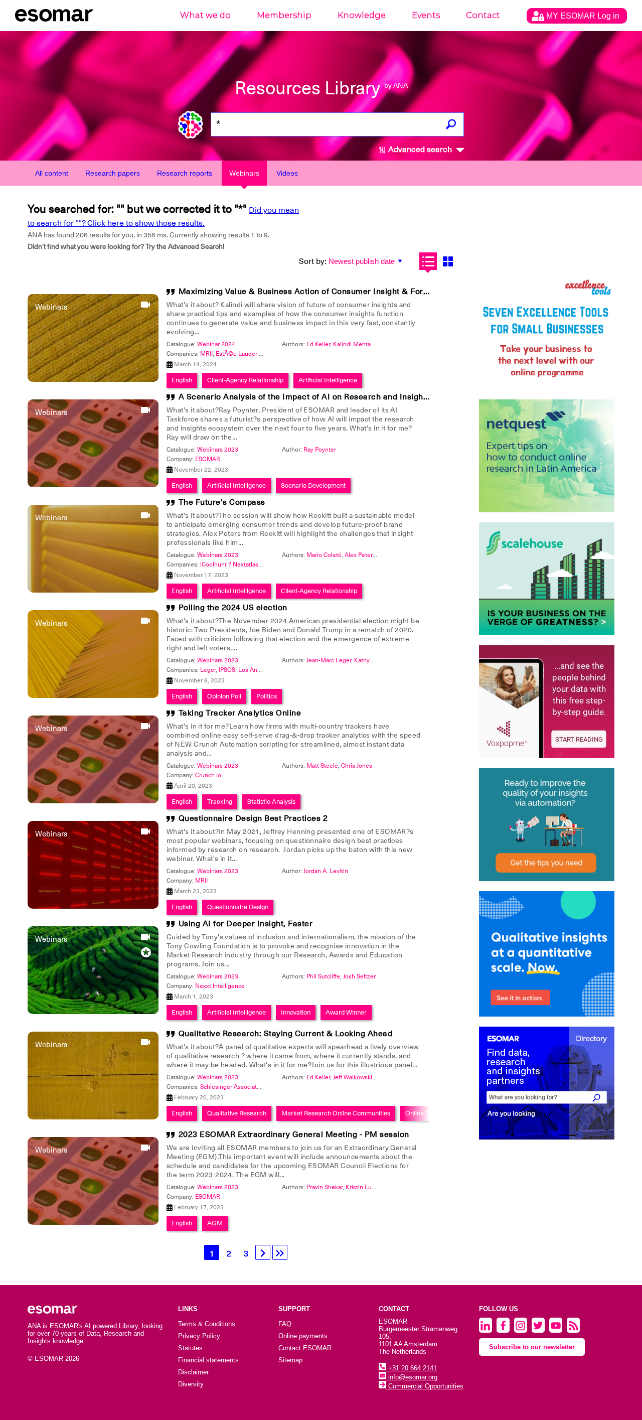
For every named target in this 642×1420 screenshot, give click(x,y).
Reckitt (270, 564)
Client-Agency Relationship (245, 380)
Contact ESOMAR (305, 1348)
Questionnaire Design (237, 907)
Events (426, 15)
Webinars (244, 173)
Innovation (295, 1012)
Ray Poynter (319, 450)
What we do (205, 15)
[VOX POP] (546, 701)
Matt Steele (322, 766)
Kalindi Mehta (352, 344)
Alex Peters (360, 555)
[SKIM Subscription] (546, 824)
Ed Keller (318, 344)
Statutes (190, 1348)
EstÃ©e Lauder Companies (252, 354)
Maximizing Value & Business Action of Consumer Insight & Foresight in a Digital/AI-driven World (367, 292)
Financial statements (208, 1360)
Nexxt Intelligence (220, 986)
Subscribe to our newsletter (532, 1347)
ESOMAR (207, 459)
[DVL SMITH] (546, 332)
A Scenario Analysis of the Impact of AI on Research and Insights (304, 397)
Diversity (191, 1384)
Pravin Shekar (324, 1187)
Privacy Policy (199, 1336)
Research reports (184, 173)
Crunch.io (208, 775)
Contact (483, 15)
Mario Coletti (324, 555)
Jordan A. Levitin (325, 871)
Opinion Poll (224, 696)
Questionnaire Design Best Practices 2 (253, 818)
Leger (208, 670)
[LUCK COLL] (546, 578)
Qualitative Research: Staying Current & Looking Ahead (286, 1034)
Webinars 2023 (217, 450)
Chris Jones (356, 766)
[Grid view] (447, 261)
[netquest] (546, 455)
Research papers (112, 173)
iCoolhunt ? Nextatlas (229, 564)
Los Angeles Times (264, 670)
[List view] (428, 261)
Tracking (219, 801)
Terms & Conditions (206, 1324)
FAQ (284, 1324)
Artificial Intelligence (327, 380)
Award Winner (346, 1012)
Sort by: (313, 261)
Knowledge (362, 15)
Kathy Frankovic (375, 660)
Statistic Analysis (271, 801)
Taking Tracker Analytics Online (240, 713)
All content (51, 173)
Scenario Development (313, 485)
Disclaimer (193, 1372)
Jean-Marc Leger (328, 660)
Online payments (303, 1336)
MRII (206, 354)
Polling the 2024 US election (233, 608)
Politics (266, 696)
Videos (287, 173)
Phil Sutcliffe (323, 976)
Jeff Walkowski (352, 1077)
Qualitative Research (236, 1113)
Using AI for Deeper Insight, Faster (246, 924)
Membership (284, 15)
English (182, 380)
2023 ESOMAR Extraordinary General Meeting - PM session (294, 1134)
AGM (215, 1223)
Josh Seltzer (359, 976)
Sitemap (290, 1360)
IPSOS (227, 670)
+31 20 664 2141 (411, 1368)
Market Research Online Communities (335, 1113)
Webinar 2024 (216, 344)
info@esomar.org (411, 1377)
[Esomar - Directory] (546, 1083)
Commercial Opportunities (424, 1386)
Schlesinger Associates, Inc (237, 1087)
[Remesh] (546, 954)
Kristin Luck (362, 1187)
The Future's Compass (222, 502)
